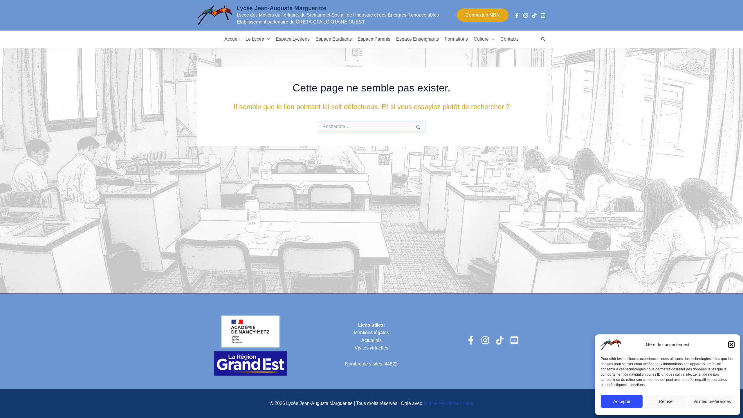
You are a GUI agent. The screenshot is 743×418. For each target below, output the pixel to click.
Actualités (371, 340)
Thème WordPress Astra (448, 403)
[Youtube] (514, 340)
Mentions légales (371, 332)
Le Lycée (255, 39)
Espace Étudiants (333, 39)
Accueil (232, 39)
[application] (267, 39)
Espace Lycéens (293, 39)
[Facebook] (517, 15)
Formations (456, 39)
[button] (731, 344)
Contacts (509, 39)
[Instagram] (525, 15)
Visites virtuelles (371, 347)
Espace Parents (374, 39)
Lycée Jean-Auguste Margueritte (281, 8)
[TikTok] (534, 15)
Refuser (666, 401)
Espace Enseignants (417, 39)
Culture (481, 39)
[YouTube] (543, 15)
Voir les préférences (712, 401)
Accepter (621, 401)
